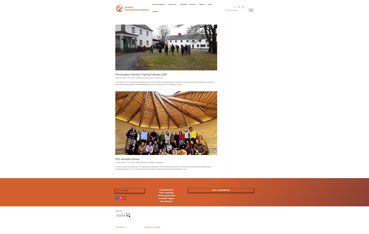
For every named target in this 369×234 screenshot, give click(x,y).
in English (139, 78)
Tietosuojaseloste (166, 196)
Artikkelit (155, 11)
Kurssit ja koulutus (148, 78)
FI (235, 7)
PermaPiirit (183, 4)
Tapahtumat (172, 4)
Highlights (152, 162)
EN (243, 7)
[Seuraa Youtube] (124, 197)
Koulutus (192, 4)
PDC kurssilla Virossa (127, 159)
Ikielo (210, 4)
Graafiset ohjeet (166, 199)
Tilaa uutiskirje (166, 193)
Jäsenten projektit (158, 4)
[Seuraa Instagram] (120, 197)
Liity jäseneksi (166, 190)
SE (239, 7)
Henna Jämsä (144, 162)
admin (124, 78)
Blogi (137, 162)
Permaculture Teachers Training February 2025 (141, 74)
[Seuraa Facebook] (116, 197)
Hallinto (201, 4)
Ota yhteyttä (166, 202)
